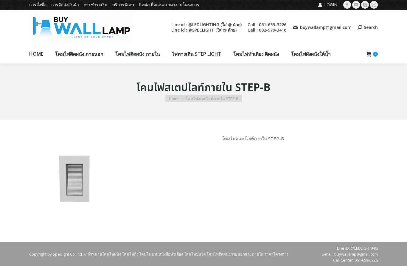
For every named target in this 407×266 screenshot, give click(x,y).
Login (330, 4)
